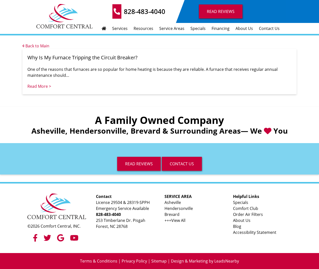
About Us (244, 28)
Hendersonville (178, 208)
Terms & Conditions (98, 261)
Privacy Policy (134, 261)
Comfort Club (245, 208)
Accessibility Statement (254, 232)
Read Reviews (221, 11)
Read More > (39, 86)
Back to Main (36, 46)
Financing (221, 28)
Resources (143, 28)
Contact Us (269, 28)
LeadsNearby (226, 261)
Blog (237, 226)
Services (120, 28)
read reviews (139, 164)
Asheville (172, 202)
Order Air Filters (248, 214)
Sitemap (159, 261)
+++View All (174, 220)
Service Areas (171, 28)
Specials (198, 28)
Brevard (171, 214)
